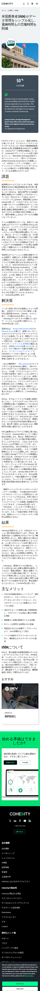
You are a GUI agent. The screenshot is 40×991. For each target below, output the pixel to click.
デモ (3, 921)
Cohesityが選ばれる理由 (11, 893)
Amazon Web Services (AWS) (23, 328)
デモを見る (25, 762)
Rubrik (32, 313)
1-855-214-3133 (20, 826)
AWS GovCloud (23, 364)
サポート (5, 938)
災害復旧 (26, 343)
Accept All (20, 984)
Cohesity (18, 346)
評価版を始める (10, 762)
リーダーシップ (8, 853)
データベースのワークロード (21, 351)
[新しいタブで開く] (10, 821)
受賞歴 (4, 872)
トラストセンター (9, 917)
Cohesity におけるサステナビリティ (16, 881)
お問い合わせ (19, 832)
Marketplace (6, 912)
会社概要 (5, 848)
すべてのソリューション (12, 957)
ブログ (4, 943)
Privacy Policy (29, 976)
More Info (20, 989)
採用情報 (5, 867)
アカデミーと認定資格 (11, 907)
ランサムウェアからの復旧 (13, 952)
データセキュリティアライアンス (15, 903)
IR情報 (4, 862)
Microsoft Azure (7, 331)
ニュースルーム (8, 858)
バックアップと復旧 (10, 948)
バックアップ (14, 343)
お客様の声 (6, 877)
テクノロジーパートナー (12, 898)
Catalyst (5, 926)
